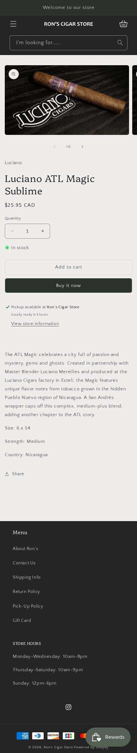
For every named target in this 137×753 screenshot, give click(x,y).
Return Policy (26, 591)
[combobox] (68, 43)
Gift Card (22, 620)
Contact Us (24, 563)
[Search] (120, 43)
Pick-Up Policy (28, 606)
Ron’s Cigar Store (58, 747)
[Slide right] (83, 147)
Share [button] (18, 474)
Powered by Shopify (91, 747)
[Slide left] (54, 147)
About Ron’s (25, 548)
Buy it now (68, 285)
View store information (35, 323)
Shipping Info (27, 577)
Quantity (13, 218)
